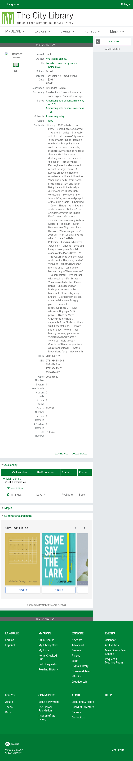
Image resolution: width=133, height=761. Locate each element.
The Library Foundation (45, 708)
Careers (76, 712)
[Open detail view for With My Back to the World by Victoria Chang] (22, 559)
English (9, 640)
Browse (76, 650)
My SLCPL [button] (13, 31)
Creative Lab (79, 681)
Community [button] (46, 695)
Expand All (61, 453)
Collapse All (79, 453)
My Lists (43, 650)
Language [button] (12, 633)
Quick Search (46, 640)
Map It (8, 508)
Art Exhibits (112, 645)
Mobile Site (118, 750)
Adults (9, 701)
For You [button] (90, 31)
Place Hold (115, 41)
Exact (75, 660)
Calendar (110, 640)
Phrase (76, 655)
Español (10, 645)
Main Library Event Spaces (116, 652)
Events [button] (66, 31)
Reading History (48, 669)
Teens (9, 707)
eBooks (76, 676)
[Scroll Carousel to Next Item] (84, 528)
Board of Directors (83, 707)
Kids (8, 712)
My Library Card (47, 645)
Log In (127, 4)
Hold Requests (47, 664)
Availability (10, 465)
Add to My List (112, 49)
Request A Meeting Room (114, 660)
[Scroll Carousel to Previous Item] (75, 528)
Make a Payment (48, 701)
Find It (23, 590)
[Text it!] (8, 495)
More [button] (114, 32)
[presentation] (22, 559)
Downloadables (81, 671)
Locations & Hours (83, 701)
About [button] (76, 695)
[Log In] (122, 4)
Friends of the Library (46, 717)
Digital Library (80, 666)
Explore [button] (41, 31)
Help (108, 695)
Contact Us (78, 717)
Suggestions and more (18, 516)
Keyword (77, 640)
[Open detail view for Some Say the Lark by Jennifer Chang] (59, 559)
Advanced (78, 645)
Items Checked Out (47, 657)
